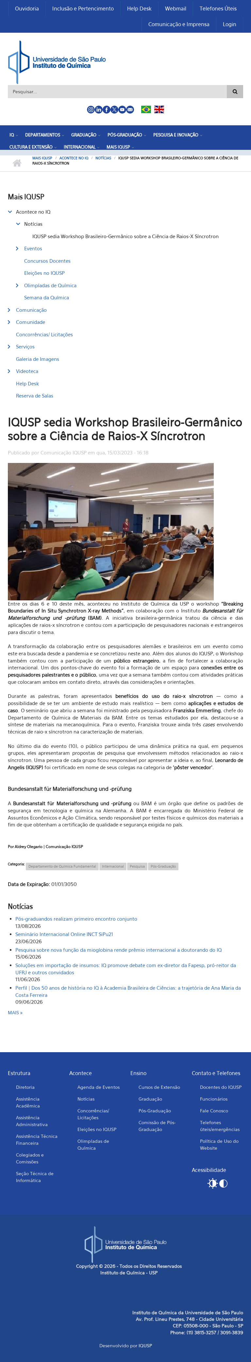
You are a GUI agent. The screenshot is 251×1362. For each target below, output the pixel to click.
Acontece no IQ (73, 158)
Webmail (175, 8)
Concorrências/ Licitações (44, 334)
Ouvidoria (27, 8)
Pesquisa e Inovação (175, 134)
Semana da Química (46, 297)
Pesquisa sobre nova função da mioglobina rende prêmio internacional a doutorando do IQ (118, 950)
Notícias (103, 158)
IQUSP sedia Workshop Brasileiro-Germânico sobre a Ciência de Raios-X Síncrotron (125, 236)
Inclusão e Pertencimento (83, 8)
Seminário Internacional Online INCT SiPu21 (64, 934)
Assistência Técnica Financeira (37, 1139)
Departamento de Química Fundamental (62, 866)
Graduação (83, 134)
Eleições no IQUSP (44, 273)
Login (229, 24)
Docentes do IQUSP (221, 1087)
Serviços (25, 346)
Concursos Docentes (47, 261)
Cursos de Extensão (159, 1087)
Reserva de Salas (34, 395)
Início (17, 163)
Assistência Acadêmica (28, 1102)
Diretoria (25, 1087)
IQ (11, 134)
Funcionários (213, 1099)
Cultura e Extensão (31, 147)
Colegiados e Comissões (30, 1158)
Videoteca (27, 371)
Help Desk (139, 8)
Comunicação (31, 310)
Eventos (33, 248)
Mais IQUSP (118, 147)
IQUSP (145, 1345)
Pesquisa (137, 866)
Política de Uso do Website (219, 1144)
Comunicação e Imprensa (178, 24)
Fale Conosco (214, 1110)
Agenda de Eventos (98, 1087)
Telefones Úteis (218, 8)
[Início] (57, 61)
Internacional (79, 147)
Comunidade (30, 322)
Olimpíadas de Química (50, 285)
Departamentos (42, 134)
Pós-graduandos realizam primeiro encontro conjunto (76, 919)
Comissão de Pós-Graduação (157, 1126)
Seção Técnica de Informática (35, 1177)
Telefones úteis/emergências (220, 1126)
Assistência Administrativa (32, 1121)
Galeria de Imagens (37, 359)
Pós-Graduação (125, 134)
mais (14, 1012)
